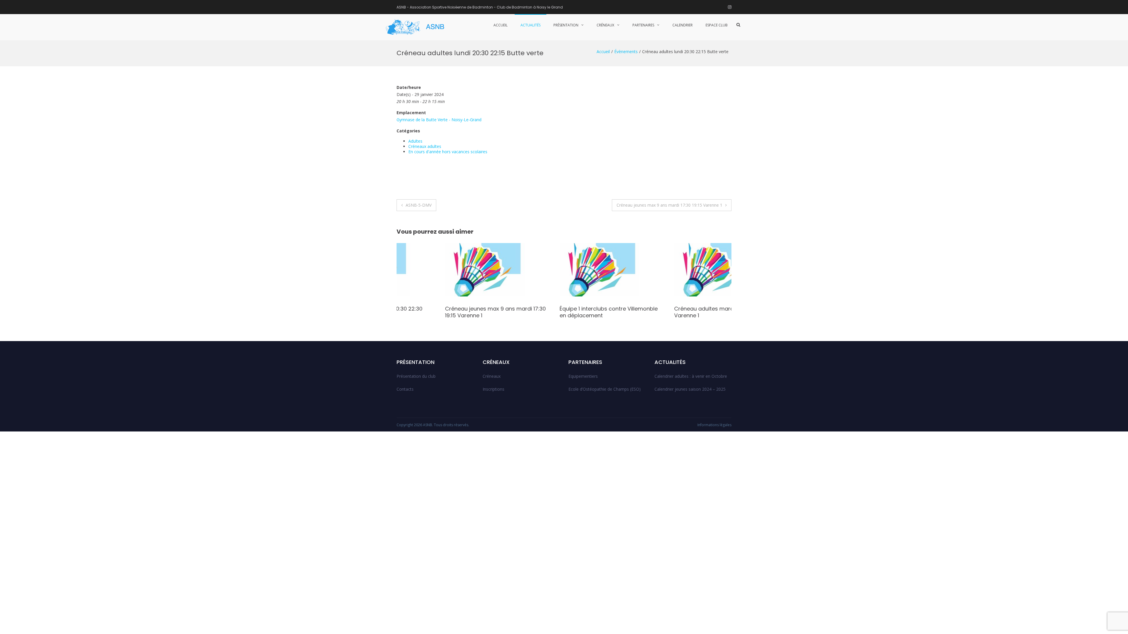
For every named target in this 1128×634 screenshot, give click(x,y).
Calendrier (682, 25)
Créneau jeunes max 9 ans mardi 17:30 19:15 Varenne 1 (669, 205)
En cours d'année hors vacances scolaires (447, 151)
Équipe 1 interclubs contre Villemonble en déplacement (560, 312)
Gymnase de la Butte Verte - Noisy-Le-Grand (439, 119)
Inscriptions (493, 389)
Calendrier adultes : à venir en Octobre (690, 376)
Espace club (717, 25)
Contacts (405, 389)
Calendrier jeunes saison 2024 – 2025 (690, 389)
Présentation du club (416, 376)
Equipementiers (583, 376)
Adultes (415, 141)
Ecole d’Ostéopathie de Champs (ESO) (604, 389)
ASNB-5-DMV (419, 205)
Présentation (565, 25)
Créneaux (605, 25)
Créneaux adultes (424, 146)
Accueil (501, 25)
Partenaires (643, 25)
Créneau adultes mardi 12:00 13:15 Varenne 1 (669, 312)
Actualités (530, 25)
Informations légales (714, 424)
